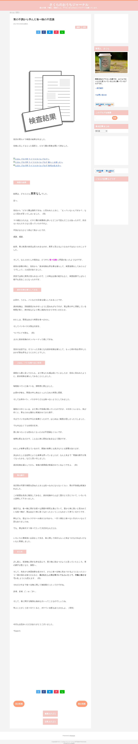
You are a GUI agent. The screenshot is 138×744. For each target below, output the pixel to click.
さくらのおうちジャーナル (69, 4)
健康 (78, 27)
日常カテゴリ (50, 722)
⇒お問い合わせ (101, 95)
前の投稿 (81, 704)
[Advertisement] (50, 49)
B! (50, 32)
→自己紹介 (99, 88)
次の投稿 (19, 704)
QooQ (72, 743)
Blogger (72, 735)
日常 (84, 27)
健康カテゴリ (50, 714)
